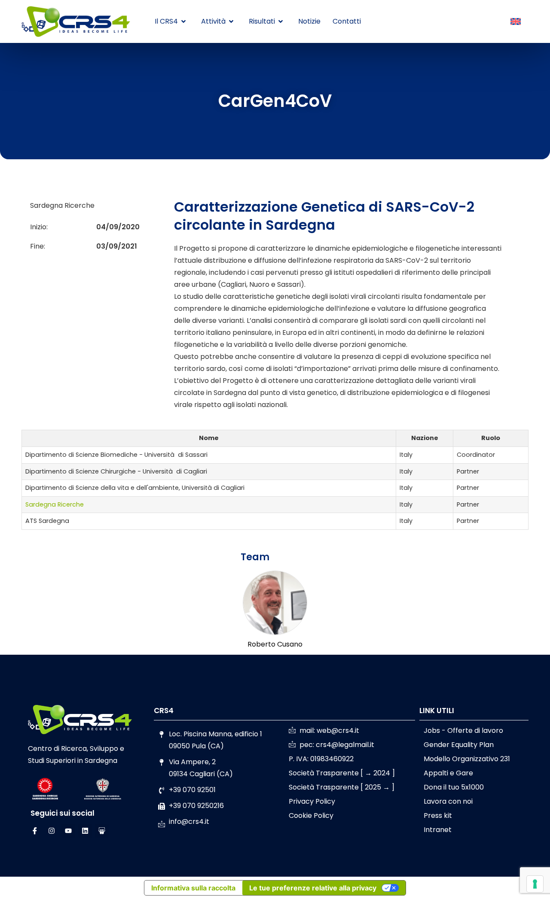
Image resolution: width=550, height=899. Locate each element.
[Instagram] (51, 831)
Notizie (309, 21)
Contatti (347, 21)
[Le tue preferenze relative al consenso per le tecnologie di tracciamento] (535, 884)
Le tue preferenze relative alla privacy (312, 888)
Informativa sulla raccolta (193, 888)
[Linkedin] (85, 831)
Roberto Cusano (275, 644)
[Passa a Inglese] (515, 22)
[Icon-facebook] (35, 831)
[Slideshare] (102, 831)
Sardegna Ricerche (54, 504)
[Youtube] (68, 831)
